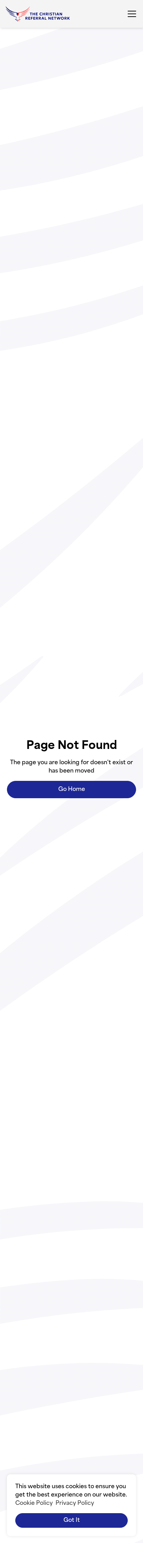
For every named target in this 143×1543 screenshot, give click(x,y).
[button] (130, 14)
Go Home (71, 789)
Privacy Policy (75, 1503)
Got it (72, 1520)
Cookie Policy (34, 1503)
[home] (38, 14)
